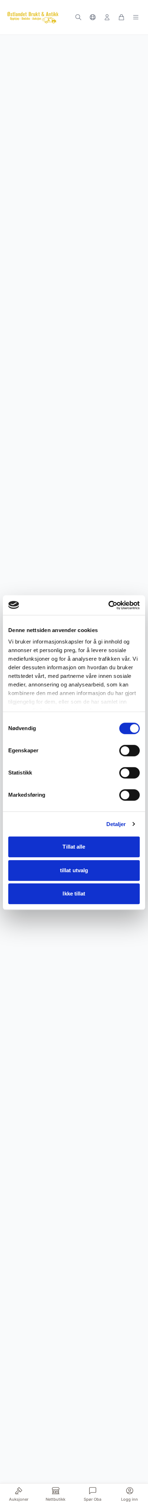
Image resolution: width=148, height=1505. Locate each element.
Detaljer (116, 824)
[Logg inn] (107, 17)
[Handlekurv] (121, 17)
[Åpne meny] (135, 17)
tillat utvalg (74, 870)
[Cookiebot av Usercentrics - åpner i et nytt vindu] (108, 605)
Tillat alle (74, 847)
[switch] (129, 750)
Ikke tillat (74, 893)
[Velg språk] (92, 17)
